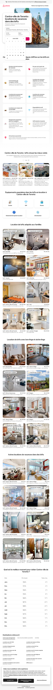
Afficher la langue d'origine (40, 1)
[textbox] (11, 34)
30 (23, 55)
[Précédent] (23, 160)
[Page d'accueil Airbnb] (6, 6)
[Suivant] (28, 160)
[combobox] (17, 30)
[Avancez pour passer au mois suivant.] (23, 38)
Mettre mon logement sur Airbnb (39, 5)
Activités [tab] (37, 637)
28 (18, 55)
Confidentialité (20, 687)
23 (23, 52)
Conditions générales (30, 687)
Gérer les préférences (42, 680)
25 (10, 55)
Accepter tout (10, 680)
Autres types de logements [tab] (9, 637)
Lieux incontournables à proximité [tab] (25, 637)
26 (12, 55)
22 (20, 52)
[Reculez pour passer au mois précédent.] (7, 38)
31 (7, 58)
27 (15, 55)
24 (7, 55)
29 (20, 55)
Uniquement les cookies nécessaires (26, 681)
